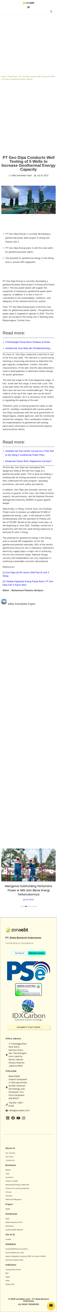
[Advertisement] (28, 44)
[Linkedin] (7, 1118)
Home (3, 77)
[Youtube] (18, 1118)
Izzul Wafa (29, 900)
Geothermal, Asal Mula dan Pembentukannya (27, 348)
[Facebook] (13, 1118)
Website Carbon (36, 953)
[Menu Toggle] (28, 7)
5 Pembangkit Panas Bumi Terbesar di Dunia (27, 342)
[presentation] (5, 872)
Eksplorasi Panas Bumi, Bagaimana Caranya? (28, 461)
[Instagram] (23, 1118)
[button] (20, 906)
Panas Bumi (12, 77)
